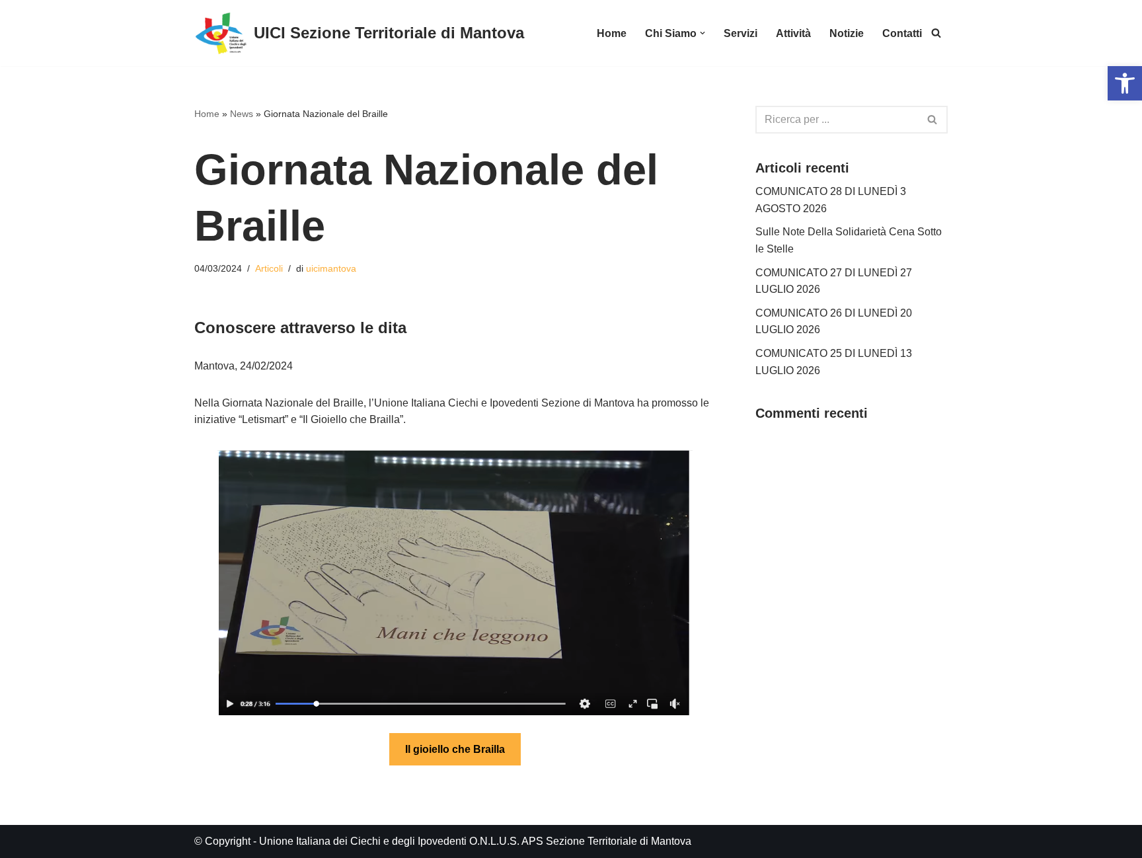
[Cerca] (933, 120)
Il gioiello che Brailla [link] (455, 749)
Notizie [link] (846, 33)
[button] (702, 33)
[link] (1125, 83)
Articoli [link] (269, 268)
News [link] (241, 113)
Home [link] (612, 33)
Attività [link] (793, 33)
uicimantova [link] (331, 268)
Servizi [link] (740, 33)
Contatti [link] (902, 33)
